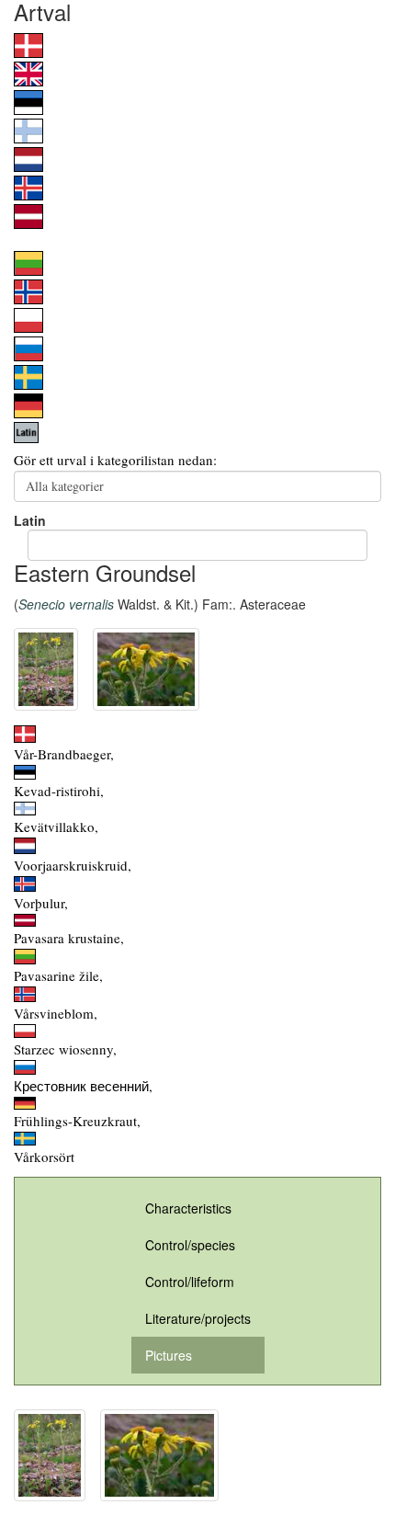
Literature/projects (198, 1318)
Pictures (168, 1355)
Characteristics (188, 1208)
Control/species (190, 1245)
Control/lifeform (189, 1281)
